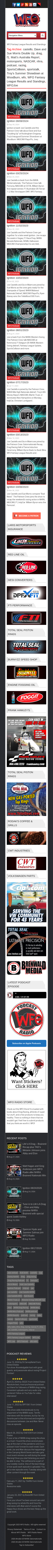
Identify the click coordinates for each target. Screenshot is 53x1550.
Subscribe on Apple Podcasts (26, 1043)
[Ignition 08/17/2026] (14, 1253)
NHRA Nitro (35, 1308)
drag (39, 53)
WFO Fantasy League (16, 1334)
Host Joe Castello (27, 1284)
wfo (23, 77)
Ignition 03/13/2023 (17, 434)
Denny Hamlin (13, 1277)
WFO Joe (11, 1341)
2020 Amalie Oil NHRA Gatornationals (26, 1539)
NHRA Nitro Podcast (15, 1311)
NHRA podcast (31, 1311)
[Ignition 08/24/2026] (14, 1192)
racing (22, 65)
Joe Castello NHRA (26, 1292)
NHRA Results (13, 1315)
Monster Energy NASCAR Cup (33, 1300)
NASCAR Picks (34, 1304)
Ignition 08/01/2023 (17, 330)
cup (40, 1273)
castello (28, 49)
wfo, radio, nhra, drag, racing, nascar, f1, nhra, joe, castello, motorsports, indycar (25, 1328)
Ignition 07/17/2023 (17, 382)
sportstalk (33, 69)
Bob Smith (24, 1273)
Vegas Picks (13, 1323)
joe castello (12, 1292)
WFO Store (26, 1536)
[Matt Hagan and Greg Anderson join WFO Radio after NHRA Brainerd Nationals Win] (14, 1170)
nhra (39, 61)
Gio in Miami (12, 1284)
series (10, 1319)
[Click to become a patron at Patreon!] (26, 520)
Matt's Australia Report (25, 57)
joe (32, 1288)
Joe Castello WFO (15, 1296)
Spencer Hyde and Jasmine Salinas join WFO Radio (33, 1232)
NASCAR (29, 61)
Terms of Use (29, 1529)
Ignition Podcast (14, 1288)
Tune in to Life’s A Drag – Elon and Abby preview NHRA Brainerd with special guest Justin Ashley (26, 1210)
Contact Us (41, 1529)
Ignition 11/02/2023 (17, 225)
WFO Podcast (13, 117)
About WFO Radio (18, 1532)
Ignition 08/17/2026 (32, 1248)
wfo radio (33, 1341)
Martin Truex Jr (14, 1300)
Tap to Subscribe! (26, 1545)
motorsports (14, 61)
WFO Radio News (35, 1532)
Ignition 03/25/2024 (17, 173)
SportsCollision (16, 69)
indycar (26, 1288)
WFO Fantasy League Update (19, 1338)
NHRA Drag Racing (21, 1308)
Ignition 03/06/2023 (17, 486)
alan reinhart (13, 1273)
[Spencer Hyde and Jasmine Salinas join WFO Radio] (14, 1234)
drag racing (31, 1277)
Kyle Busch (28, 1296)
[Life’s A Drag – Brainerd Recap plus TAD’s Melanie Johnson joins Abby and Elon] (14, 1148)
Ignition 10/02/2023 (17, 277)
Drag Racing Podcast (16, 1281)
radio (39, 1315)
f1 (8, 57)
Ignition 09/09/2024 (17, 121)
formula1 (34, 1281)
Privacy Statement (14, 1529)
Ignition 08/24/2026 (32, 1188)
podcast (12, 65)
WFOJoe (12, 85)
